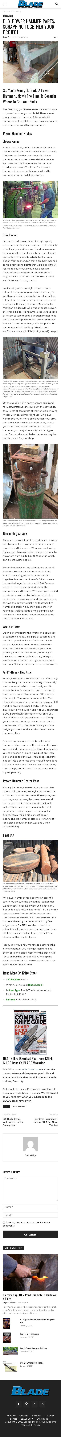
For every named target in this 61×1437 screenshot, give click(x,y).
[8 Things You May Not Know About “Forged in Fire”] (6, 1323)
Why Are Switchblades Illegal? (31, 1362)
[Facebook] (18, 1404)
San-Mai (10, 999)
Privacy (36, 1425)
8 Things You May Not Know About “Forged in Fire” (37, 1321)
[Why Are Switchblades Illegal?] (10, 1366)
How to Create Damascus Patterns (33, 1348)
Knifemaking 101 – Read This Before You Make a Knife (29, 1297)
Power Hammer (18, 1106)
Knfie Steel (14, 979)
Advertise (36, 1415)
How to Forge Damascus (29, 1333)
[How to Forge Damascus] (7, 1337)
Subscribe (24, 1415)
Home (5, 11)
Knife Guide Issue (31, 1069)
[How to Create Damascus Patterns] (10, 1351)
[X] (42, 1404)
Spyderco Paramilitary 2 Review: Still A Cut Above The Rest (46, 1122)
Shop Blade (42, 1418)
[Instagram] (26, 1404)
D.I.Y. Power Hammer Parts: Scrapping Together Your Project (29, 26)
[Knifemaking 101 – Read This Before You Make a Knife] (30, 1272)
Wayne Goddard (9, 1303)
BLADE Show (27, 1418)
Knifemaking (16, 11)
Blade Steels (35, 984)
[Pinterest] (34, 1404)
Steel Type (14, 990)
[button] (5, 4)
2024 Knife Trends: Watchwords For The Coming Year (13, 1122)
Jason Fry (6, 37)
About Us (11, 1415)
